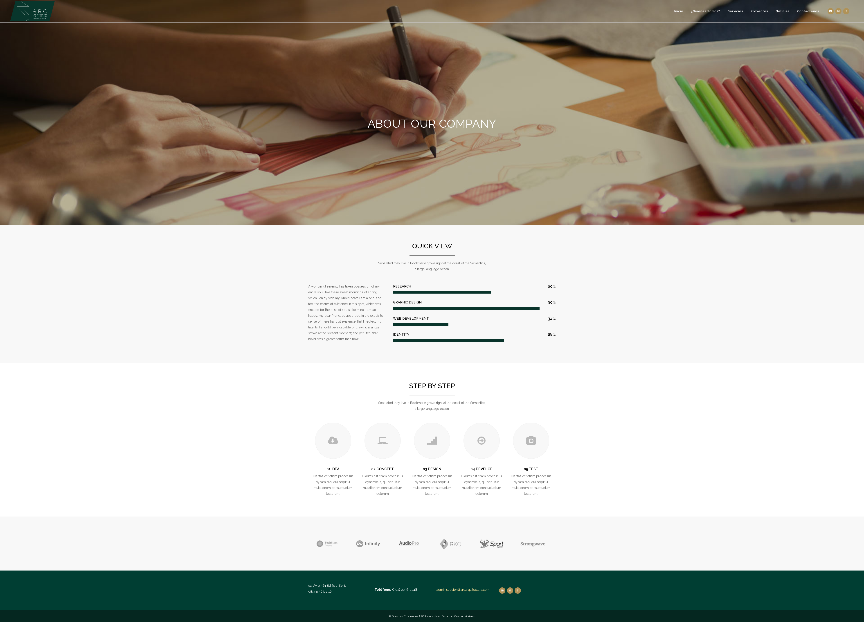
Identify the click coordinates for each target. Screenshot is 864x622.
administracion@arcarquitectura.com (463, 589)
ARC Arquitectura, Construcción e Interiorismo (447, 616)
